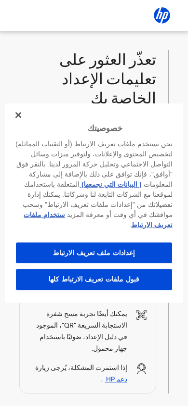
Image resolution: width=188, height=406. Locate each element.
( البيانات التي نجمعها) (111, 184)
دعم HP (116, 379)
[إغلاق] (18, 115)
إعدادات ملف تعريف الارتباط (94, 252)
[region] (94, 203)
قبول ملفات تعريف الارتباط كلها (94, 279)
